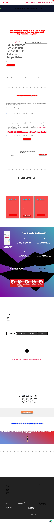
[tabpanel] (27, 338)
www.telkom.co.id (8, 505)
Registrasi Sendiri (29, 2)
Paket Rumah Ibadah (45, 2)
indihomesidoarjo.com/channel (41, 127)
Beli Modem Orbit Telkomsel (27, 412)
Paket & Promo (34, 2)
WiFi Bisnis (39, 2)
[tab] (12, 333)
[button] (53, 0)
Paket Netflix (51, 2)
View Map (19, 505)
